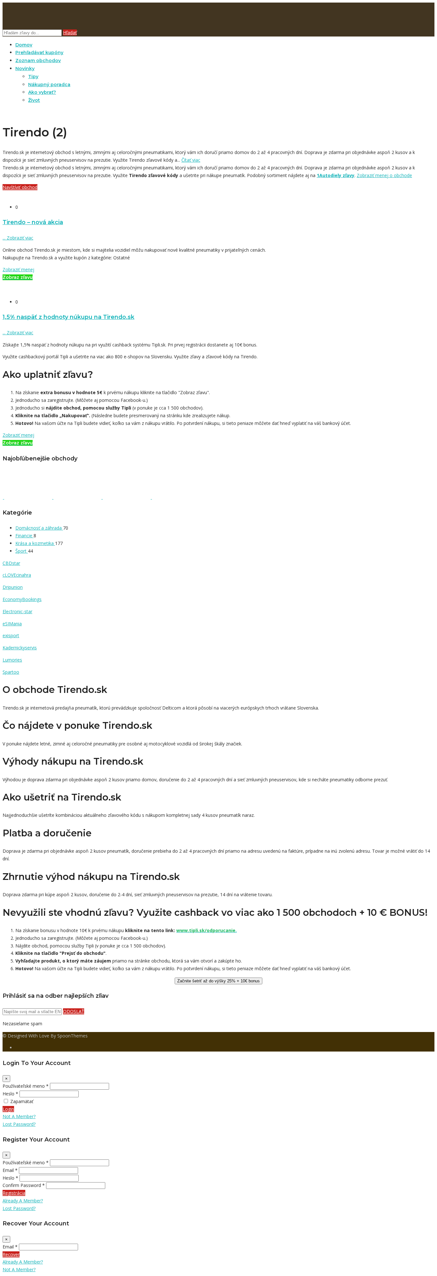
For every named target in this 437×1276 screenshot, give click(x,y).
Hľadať (70, 32)
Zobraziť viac (18, 238)
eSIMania (12, 624)
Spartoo (11, 672)
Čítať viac (190, 160)
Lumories (12, 660)
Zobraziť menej (18, 269)
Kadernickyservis (20, 648)
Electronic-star (17, 611)
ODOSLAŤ (73, 1011)
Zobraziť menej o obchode (384, 175)
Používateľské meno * (26, 1086)
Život (34, 100)
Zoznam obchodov (38, 60)
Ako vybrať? (42, 92)
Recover (11, 1254)
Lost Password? (19, 1124)
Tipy (33, 76)
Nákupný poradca (49, 84)
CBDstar (11, 563)
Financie (24, 535)
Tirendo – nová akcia (33, 222)
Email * (10, 1170)
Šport (21, 551)
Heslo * (10, 1094)
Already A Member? (23, 1201)
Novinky (25, 68)
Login (8, 1109)
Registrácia (14, 1193)
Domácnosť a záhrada (39, 528)
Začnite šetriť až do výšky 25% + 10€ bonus (218, 981)
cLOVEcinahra (17, 575)
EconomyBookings (22, 599)
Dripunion (13, 587)
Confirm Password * (24, 1185)
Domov (23, 45)
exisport (11, 635)
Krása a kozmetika (35, 543)
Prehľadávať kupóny (39, 52)
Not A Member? (19, 1116)
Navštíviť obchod (20, 187)
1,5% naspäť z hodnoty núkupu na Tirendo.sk (68, 316)
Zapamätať (21, 1101)
